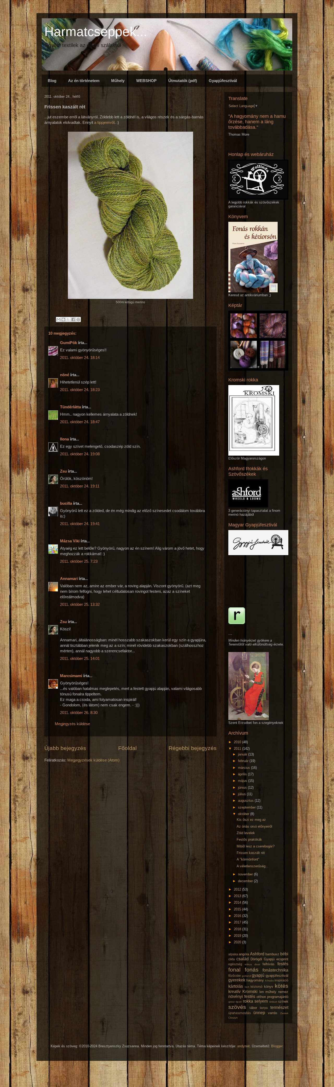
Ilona (64, 439)
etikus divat (252, 964)
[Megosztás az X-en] (68, 319)
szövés (237, 1007)
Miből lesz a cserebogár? (256, 846)
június (243, 787)
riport (239, 1001)
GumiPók (68, 342)
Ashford (257, 954)
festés (282, 964)
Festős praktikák (249, 839)
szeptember (247, 807)
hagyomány (255, 980)
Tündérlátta (70, 407)
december (246, 881)
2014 (238, 902)
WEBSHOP (146, 80)
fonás (252, 970)
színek (283, 1001)
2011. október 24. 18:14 (80, 357)
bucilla (66, 503)
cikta (231, 959)
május (243, 781)
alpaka (233, 954)
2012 (238, 889)
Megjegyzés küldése (72, 724)
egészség (235, 964)
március (244, 768)
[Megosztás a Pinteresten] (78, 319)
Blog (52, 80)
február (243, 761)
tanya (264, 1007)
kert (247, 986)
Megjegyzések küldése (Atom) (93, 760)
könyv (268, 987)
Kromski (250, 991)
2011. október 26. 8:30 (79, 712)
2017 (238, 922)
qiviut (231, 1001)
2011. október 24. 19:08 (80, 454)
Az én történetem (83, 80)
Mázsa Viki (70, 541)
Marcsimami (71, 675)
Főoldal (127, 748)
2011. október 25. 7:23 (79, 561)
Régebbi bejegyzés (193, 748)
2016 (238, 916)
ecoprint (282, 959)
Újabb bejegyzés (65, 748)
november (246, 874)
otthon (261, 997)
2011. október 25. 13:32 (80, 604)
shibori (273, 1001)
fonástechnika (275, 970)
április (243, 774)
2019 (238, 936)
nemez (283, 992)
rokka (248, 1001)
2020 (238, 942)
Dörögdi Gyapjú (262, 959)
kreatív (234, 991)
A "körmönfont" (248, 859)
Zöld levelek (246, 833)
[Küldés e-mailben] (58, 319)
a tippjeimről (104, 122)
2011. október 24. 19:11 (79, 486)
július (242, 794)
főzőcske (234, 975)
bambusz (272, 954)
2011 (238, 749)
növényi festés (241, 996)
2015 (238, 909)
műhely (270, 992)
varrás (272, 1013)
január (243, 754)
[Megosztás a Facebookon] (73, 319)
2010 (238, 742)
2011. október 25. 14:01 (80, 658)
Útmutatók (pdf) (182, 80)
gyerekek (236, 980)
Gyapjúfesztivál (223, 80)
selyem (261, 1001)
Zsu (63, 471)
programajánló (277, 997)
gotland (246, 975)
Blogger (276, 1046)
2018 (238, 929)
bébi (284, 954)
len (261, 992)
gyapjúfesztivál (277, 976)
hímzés (269, 980)
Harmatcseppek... (95, 31)
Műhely (117, 80)
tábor (253, 1008)
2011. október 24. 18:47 (80, 422)
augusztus (246, 801)
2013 (238, 896)
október (244, 814)
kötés (281, 986)
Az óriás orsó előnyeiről (254, 826)
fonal (234, 970)
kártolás (235, 986)
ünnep (259, 1012)
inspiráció (281, 980)
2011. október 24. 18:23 (80, 389)
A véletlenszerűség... (253, 866)
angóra (244, 954)
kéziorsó (256, 986)
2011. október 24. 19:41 (80, 523)
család (242, 959)
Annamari (69, 578)
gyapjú (258, 975)
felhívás (269, 964)
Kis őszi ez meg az (251, 820)
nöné (64, 375)
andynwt (243, 1046)
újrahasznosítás (239, 1013)
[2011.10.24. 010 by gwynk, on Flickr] (130, 297)
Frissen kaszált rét (251, 853)
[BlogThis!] (63, 319)
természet (279, 1007)
